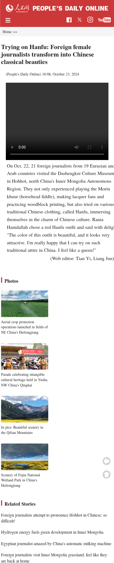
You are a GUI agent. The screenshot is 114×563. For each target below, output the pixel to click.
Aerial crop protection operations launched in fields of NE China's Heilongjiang (24, 327)
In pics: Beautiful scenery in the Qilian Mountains (22, 430)
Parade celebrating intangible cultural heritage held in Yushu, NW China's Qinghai (24, 379)
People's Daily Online (23, 74)
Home (7, 31)
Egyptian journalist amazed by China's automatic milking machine (56, 543)
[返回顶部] (107, 474)
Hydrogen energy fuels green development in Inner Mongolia (52, 532)
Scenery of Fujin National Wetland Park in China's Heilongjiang (20, 480)
